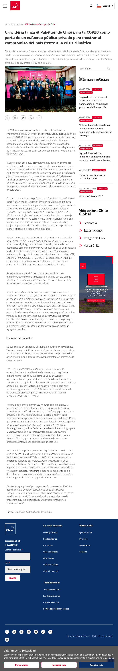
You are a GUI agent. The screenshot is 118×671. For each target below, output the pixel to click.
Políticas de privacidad (102, 636)
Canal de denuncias (51, 602)
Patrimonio (48, 545)
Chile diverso (48, 558)
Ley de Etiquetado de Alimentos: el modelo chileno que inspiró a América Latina (94, 156)
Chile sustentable (50, 552)
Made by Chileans (50, 532)
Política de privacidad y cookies (56, 609)
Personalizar (21, 665)
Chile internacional (51, 571)
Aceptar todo (96, 665)
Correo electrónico (14, 549)
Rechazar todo (59, 665)
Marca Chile (91, 245)
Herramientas (84, 545)
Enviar (12, 577)
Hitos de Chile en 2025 (91, 196)
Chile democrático (50, 565)
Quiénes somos (85, 532)
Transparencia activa (51, 589)
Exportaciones (93, 230)
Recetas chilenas (50, 539)
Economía (90, 223)
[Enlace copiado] (40, 117)
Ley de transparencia (51, 596)
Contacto (83, 552)
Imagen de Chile (95, 238)
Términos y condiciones (78, 636)
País (7, 563)
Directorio (83, 539)
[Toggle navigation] (5, 6)
